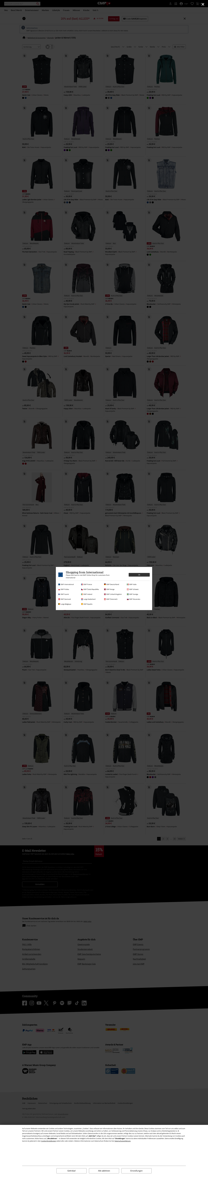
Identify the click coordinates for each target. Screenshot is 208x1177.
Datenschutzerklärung (122, 1141)
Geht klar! (71, 1171)
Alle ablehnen (104, 1171)
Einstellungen (136, 1170)
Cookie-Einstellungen (48, 1141)
